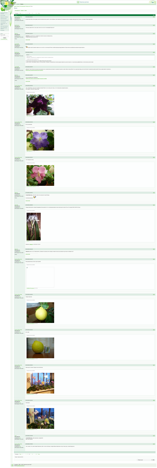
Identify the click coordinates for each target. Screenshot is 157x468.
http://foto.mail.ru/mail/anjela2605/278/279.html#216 (34, 70)
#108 (154, 85)
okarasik (31, 244)
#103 (154, 33)
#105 (154, 52)
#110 (154, 157)
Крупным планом (4, 18)
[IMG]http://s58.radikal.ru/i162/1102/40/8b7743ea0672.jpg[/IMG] (36, 78)
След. (39, 13)
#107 (154, 75)
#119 (154, 435)
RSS (154, 15)
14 (19, 27)
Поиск (2, 33)
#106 (154, 66)
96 (19, 77)
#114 (154, 259)
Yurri (15, 435)
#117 (154, 365)
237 (20, 438)
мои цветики (28, 39)
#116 (154, 329)
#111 (154, 192)
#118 (154, 400)
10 (36, 13)
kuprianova (17, 25)
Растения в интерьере (4, 20)
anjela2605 (17, 66)
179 (20, 19)
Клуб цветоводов (22, 6)
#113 (154, 249)
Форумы (18, 6)
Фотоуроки (2, 30)
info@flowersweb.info (20, 465)
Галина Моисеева (18, 16)
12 (19, 207)
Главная (15, 6)
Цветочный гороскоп (4, 26)
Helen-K (16, 33)
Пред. (20, 13)
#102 (154, 25)
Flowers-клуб (28, 6)
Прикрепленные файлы (31, 92)
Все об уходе (3, 15)
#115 (154, 294)
